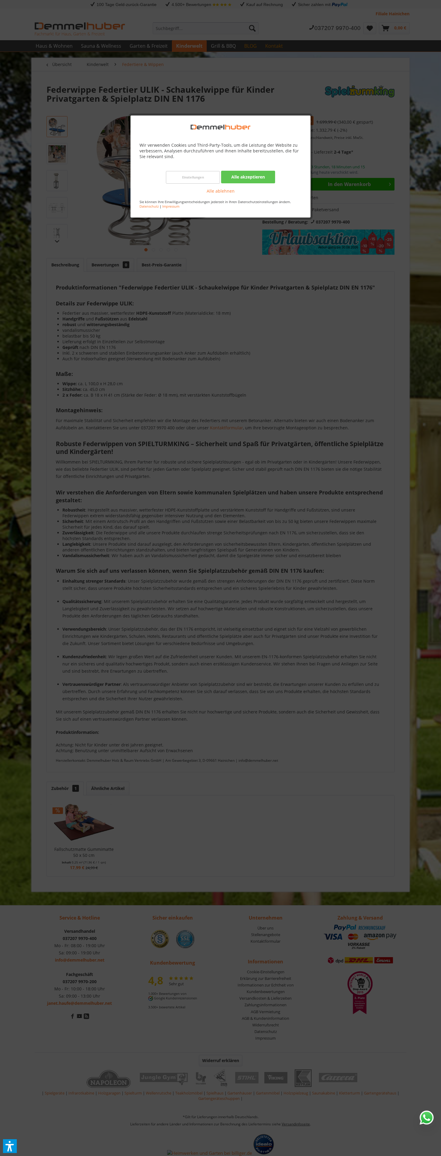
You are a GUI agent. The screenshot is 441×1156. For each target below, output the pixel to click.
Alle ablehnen (221, 191)
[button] (10, 1146)
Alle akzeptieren (248, 177)
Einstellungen (193, 177)
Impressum (170, 206)
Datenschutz (149, 206)
